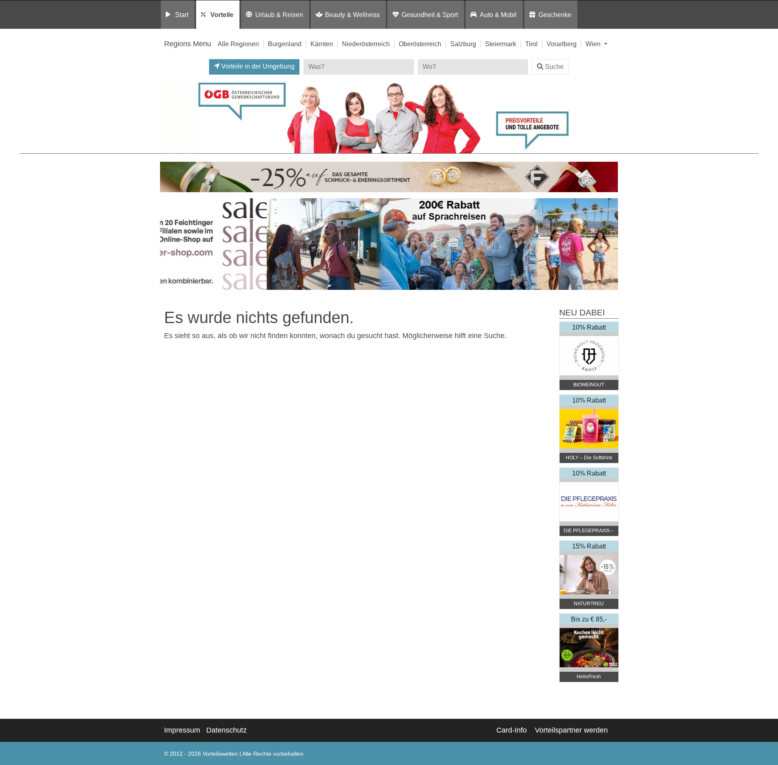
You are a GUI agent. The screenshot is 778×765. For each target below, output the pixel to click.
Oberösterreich (420, 43)
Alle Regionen (238, 43)
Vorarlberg (562, 43)
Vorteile (221, 14)
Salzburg (463, 43)
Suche (554, 66)
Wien (594, 43)
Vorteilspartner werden (571, 730)
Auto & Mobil (498, 14)
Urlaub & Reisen (279, 14)
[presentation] (168, 246)
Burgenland (284, 43)
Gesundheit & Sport (430, 14)
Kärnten (321, 43)
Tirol (531, 43)
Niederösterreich (366, 43)
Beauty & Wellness (352, 14)
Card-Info (511, 730)
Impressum (182, 730)
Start (181, 14)
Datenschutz (226, 730)
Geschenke (555, 14)
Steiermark (500, 43)
